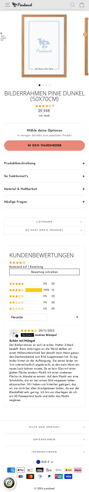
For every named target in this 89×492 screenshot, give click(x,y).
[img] (29, 330)
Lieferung (44, 221)
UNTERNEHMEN (44, 439)
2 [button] (43, 86)
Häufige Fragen (15, 201)
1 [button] (40, 85)
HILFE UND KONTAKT (44, 427)
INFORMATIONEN (44, 451)
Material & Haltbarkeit (20, 189)
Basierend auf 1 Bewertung (26, 267)
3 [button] (47, 86)
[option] (44, 46)
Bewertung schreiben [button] (44, 272)
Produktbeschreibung (19, 163)
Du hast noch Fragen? (44, 230)
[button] (43, 106)
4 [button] (50, 86)
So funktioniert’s (16, 176)
